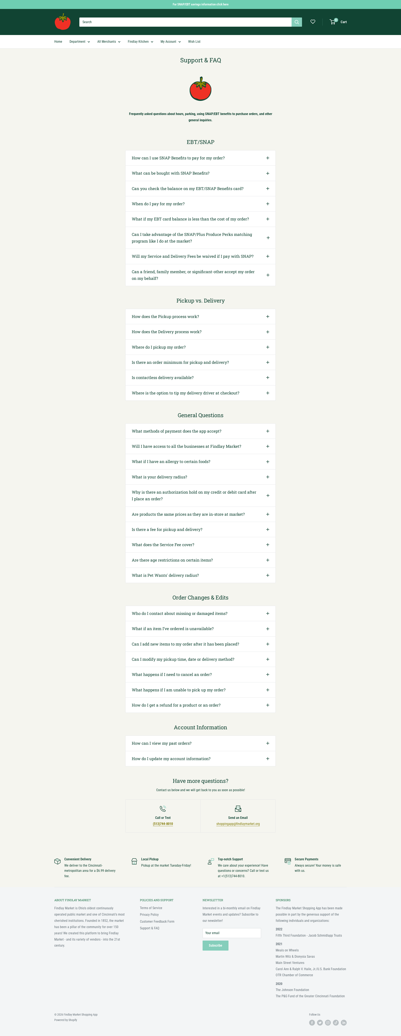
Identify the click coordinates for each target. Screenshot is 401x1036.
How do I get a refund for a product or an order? (176, 705)
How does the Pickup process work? (165, 316)
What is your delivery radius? (159, 476)
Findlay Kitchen (138, 42)
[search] (185, 22)
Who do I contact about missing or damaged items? (179, 613)
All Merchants (106, 42)
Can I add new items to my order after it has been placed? (185, 644)
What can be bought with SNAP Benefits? (170, 173)
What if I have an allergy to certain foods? (171, 461)
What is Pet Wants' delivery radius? (165, 575)
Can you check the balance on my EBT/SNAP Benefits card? (188, 188)
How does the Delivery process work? (167, 331)
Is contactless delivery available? (163, 377)
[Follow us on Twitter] (320, 1023)
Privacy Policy (149, 915)
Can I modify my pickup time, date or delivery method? (183, 659)
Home (58, 42)
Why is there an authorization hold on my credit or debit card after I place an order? (194, 495)
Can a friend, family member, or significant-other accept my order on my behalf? (193, 275)
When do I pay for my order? (158, 203)
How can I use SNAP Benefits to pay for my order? (178, 157)
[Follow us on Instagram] (328, 1023)
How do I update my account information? (171, 758)
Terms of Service (151, 908)
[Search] (297, 22)
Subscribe (215, 945)
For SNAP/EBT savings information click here (200, 4)
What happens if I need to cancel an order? (172, 674)
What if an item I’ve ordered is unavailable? (173, 628)
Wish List (194, 42)
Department (77, 42)
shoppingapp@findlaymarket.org (238, 824)
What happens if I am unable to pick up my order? (179, 689)
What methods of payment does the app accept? (176, 431)
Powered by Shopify (65, 1020)
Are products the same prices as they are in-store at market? (188, 514)
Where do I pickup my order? (159, 347)
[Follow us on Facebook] (312, 1023)
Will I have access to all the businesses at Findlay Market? (186, 446)
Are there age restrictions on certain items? (172, 560)
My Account (168, 42)
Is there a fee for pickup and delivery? (167, 529)
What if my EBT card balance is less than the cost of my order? (190, 218)
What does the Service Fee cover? (163, 544)
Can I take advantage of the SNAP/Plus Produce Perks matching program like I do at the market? (192, 238)
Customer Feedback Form (157, 921)
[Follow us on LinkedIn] (344, 1023)
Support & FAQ (149, 928)
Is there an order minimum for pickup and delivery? (180, 362)
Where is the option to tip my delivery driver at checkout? (185, 392)
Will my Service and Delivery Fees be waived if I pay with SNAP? (193, 256)
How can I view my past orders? (162, 743)
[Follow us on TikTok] (336, 1023)
